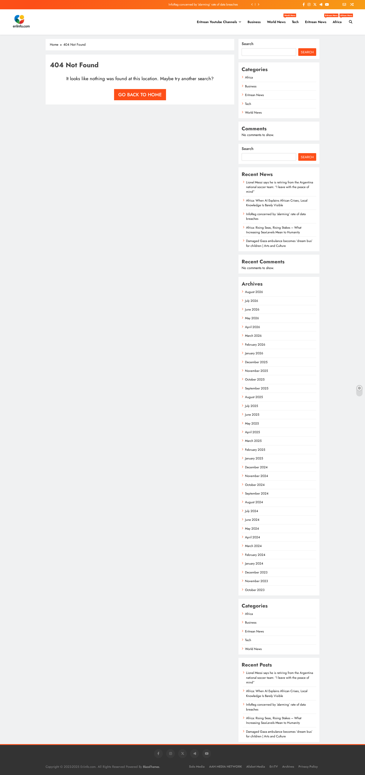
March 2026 (253, 335)
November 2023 (256, 581)
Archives (288, 766)
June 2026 (252, 309)
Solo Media (197, 766)
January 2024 (254, 563)
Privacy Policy (308, 766)
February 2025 (255, 449)
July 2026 (251, 300)
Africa (339, 20)
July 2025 (251, 406)
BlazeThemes (151, 767)
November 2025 (256, 370)
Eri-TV (274, 766)
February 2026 (255, 344)
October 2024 (255, 484)
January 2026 (254, 353)
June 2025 (252, 414)
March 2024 (253, 546)
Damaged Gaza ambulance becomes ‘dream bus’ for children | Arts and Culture (279, 243)
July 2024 (251, 511)
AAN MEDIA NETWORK (225, 766)
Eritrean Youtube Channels (217, 21)
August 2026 (254, 292)
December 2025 (256, 362)
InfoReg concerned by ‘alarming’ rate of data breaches (203, 4)
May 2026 (252, 318)
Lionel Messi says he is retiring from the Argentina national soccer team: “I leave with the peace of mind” (279, 187)
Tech (295, 21)
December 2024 (256, 467)
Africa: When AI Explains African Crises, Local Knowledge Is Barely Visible (276, 202)
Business (254, 21)
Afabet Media (255, 766)
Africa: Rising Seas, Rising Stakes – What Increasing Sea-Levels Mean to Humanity (273, 230)
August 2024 (254, 502)
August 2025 (254, 397)
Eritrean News (317, 20)
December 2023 (256, 572)
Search (247, 44)
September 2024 (256, 493)
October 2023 (254, 590)
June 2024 (252, 519)
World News (278, 20)
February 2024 (255, 554)
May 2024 (252, 528)
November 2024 (256, 476)
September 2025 (256, 388)
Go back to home (140, 94)
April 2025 (252, 432)
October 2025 (254, 379)
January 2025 (254, 458)
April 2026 (252, 327)
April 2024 (252, 537)
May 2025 (252, 423)
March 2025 (253, 440)
